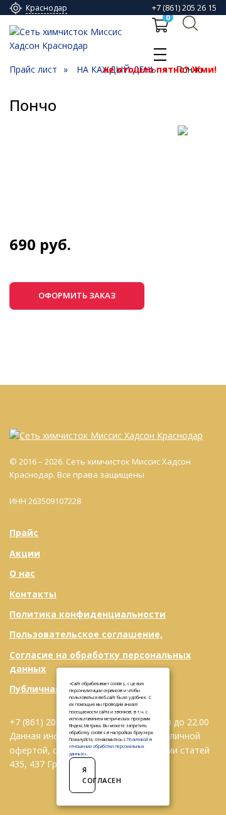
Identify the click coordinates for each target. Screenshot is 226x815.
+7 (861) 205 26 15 (184, 7)
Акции (24, 553)
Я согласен (88, 775)
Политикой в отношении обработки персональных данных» (110, 746)
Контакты (32, 594)
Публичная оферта (54, 689)
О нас (22, 573)
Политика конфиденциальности (87, 614)
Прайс (23, 533)
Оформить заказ (77, 295)
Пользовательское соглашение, (86, 634)
